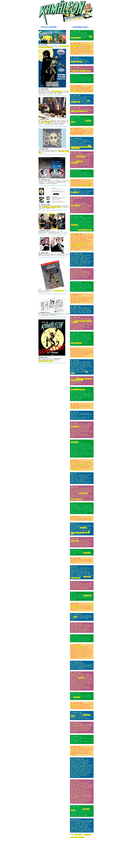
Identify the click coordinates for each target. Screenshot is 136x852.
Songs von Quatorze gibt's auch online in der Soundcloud (81, 147)
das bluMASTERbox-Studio (84, 185)
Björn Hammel (79, 161)
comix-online (74, 442)
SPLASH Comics (75, 426)
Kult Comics (83, 527)
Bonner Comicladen (76, 91)
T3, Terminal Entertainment (79, 111)
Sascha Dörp (74, 162)
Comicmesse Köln (80, 156)
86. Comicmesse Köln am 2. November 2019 (80, 533)
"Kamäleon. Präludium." (85, 230)
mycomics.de (76, 697)
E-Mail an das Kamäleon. (77, 837)
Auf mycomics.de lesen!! (46, 361)
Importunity (74, 225)
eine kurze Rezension (80, 101)
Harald (75, 617)
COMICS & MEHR (75, 192)
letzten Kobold (83, 493)
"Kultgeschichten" (58, 290)
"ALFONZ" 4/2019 (75, 205)
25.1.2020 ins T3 (57, 91)
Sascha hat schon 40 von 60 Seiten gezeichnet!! (81, 379)
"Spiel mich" (87, 595)
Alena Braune (74, 541)
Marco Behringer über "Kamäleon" (80, 71)
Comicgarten (87, 552)
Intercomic (81, 677)
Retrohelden (81, 464)
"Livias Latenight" (76, 61)
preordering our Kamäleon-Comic (51, 207)
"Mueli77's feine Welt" (78, 389)
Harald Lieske (79, 646)
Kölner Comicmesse (46, 122)
